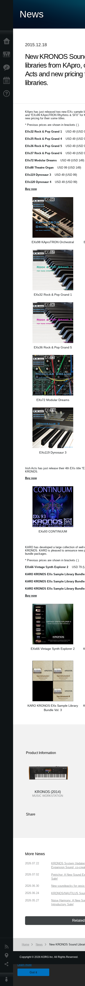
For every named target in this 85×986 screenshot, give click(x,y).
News (7, 946)
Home (7, 41)
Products (7, 54)
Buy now (31, 595)
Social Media (7, 964)
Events (7, 80)
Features (7, 67)
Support (7, 93)
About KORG (7, 979)
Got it (33, 972)
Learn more (24, 964)
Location (7, 955)
